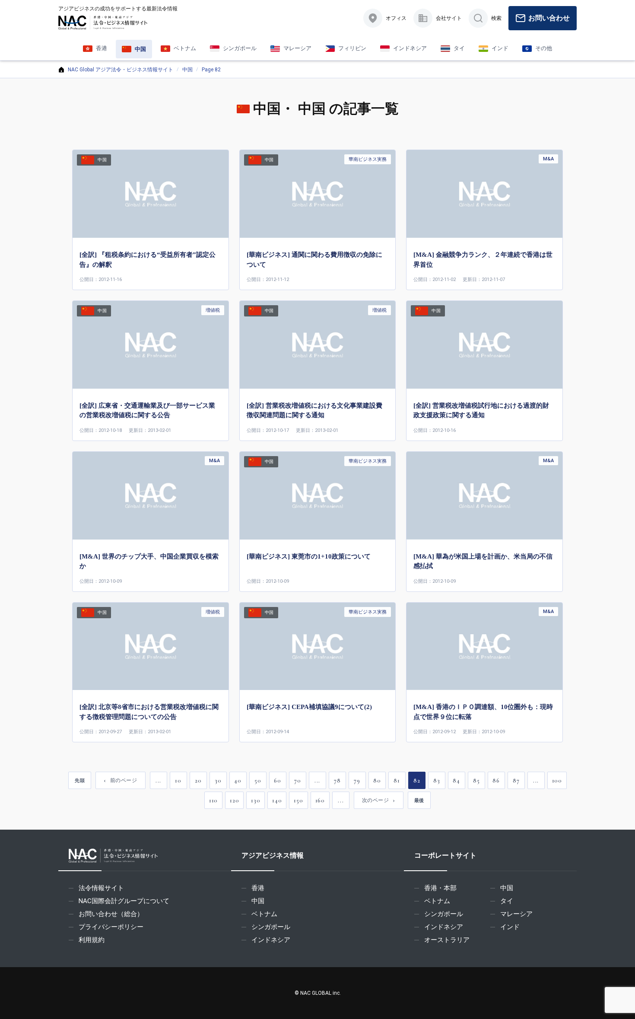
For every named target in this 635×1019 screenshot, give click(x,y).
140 (277, 800)
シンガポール (270, 927)
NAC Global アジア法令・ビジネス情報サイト (120, 69)
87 (516, 780)
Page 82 (211, 69)
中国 (187, 69)
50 (257, 780)
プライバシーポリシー (111, 927)
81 (397, 780)
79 (357, 780)
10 (178, 780)
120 (234, 800)
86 (495, 780)
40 (237, 780)
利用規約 (92, 940)
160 (320, 800)
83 (436, 780)
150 (298, 800)
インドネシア (270, 940)
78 (337, 780)
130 (255, 800)
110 (213, 800)
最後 (419, 800)
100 (557, 780)
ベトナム (264, 914)
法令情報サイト (101, 888)
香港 (257, 888)
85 (476, 780)
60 (277, 780)
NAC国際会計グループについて (124, 901)
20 (198, 780)
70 (297, 780)
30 (218, 780)
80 (377, 780)
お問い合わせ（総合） (111, 914)
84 (456, 780)
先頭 (80, 780)
